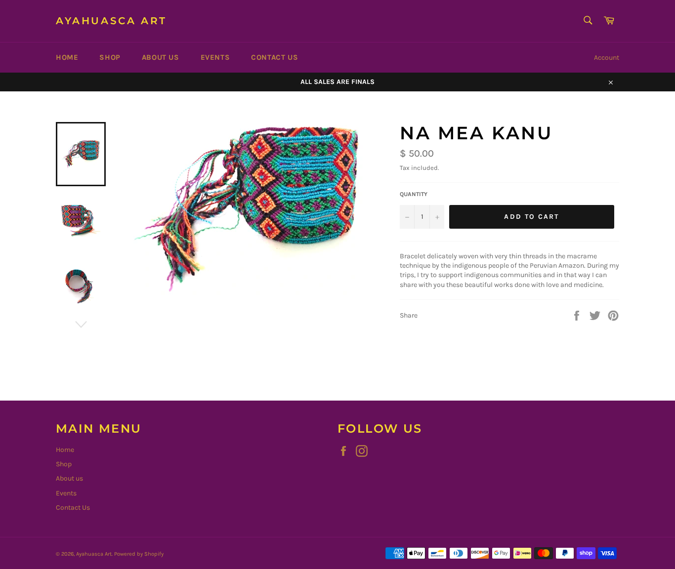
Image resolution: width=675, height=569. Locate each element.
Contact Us (274, 57)
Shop (109, 57)
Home (67, 57)
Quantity (413, 194)
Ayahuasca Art (111, 21)
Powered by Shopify (139, 554)
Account (606, 57)
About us (160, 57)
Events (215, 57)
